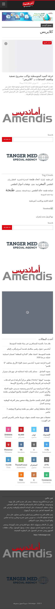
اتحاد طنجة (34, 179)
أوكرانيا (43, 179)
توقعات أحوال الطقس (20, 184)
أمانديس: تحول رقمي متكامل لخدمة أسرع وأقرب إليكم (28, 349)
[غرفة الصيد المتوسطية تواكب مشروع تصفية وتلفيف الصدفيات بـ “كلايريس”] (27, 56)
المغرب (41, 184)
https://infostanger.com (41, 535)
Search (50, 135)
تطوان (33, 184)
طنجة (10, 190)
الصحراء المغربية (22, 180)
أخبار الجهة (47, 43)
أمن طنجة (49, 180)
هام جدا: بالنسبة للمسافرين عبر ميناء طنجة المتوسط (29, 344)
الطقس (50, 184)
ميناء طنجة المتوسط (47, 194)
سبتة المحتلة (26, 191)
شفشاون (18, 190)
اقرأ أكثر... (48, 99)
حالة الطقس (37, 190)
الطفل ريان (12, 180)
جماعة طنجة (48, 190)
